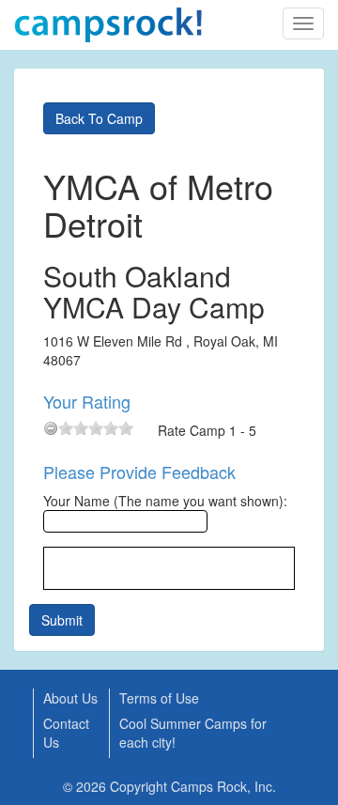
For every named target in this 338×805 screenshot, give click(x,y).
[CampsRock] (108, 25)
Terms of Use (159, 698)
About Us (70, 698)
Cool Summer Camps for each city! (193, 732)
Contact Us (66, 732)
